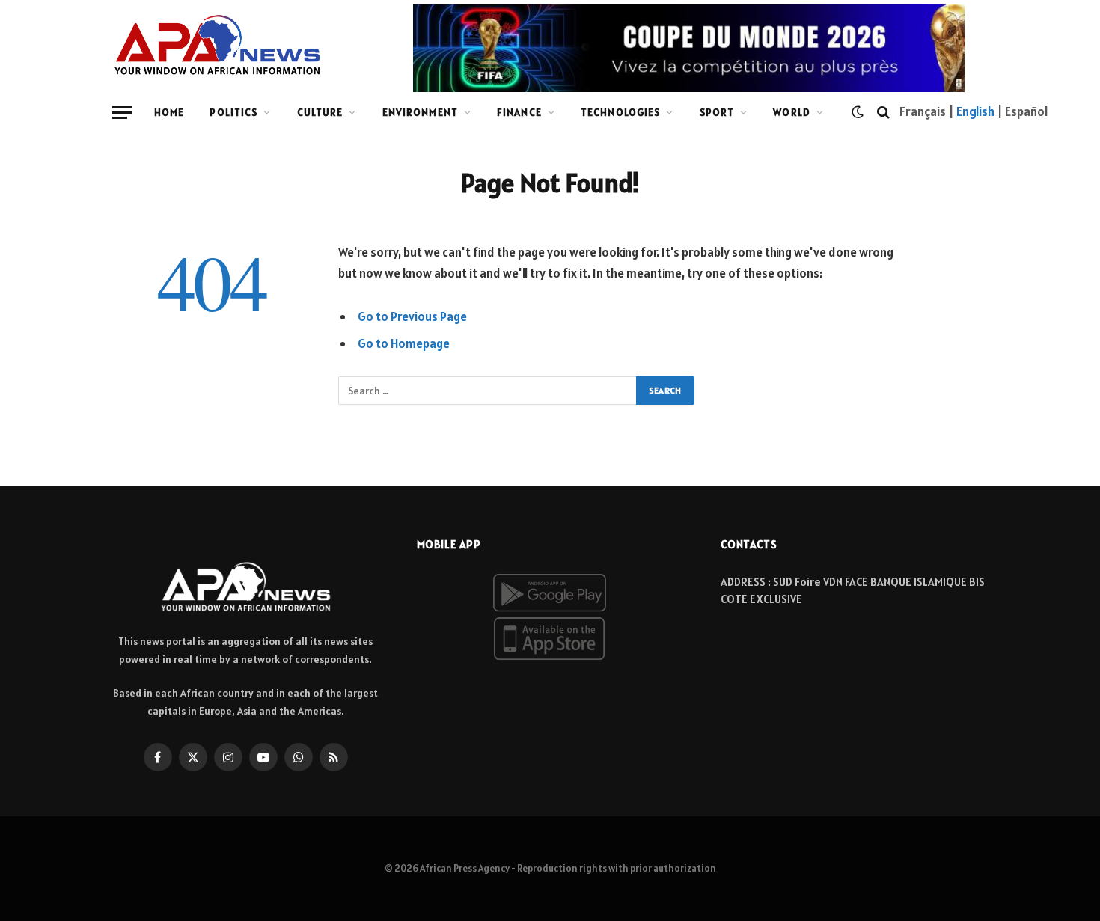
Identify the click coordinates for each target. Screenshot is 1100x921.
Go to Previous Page (412, 316)
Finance (519, 112)
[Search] (883, 112)
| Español (1021, 111)
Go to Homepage (404, 343)
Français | (927, 111)
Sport (717, 112)
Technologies (620, 112)
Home (169, 112)
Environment (420, 112)
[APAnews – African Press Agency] (217, 45)
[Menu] (122, 112)
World (791, 112)
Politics (233, 112)
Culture (320, 112)
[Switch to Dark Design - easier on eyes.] (857, 112)
